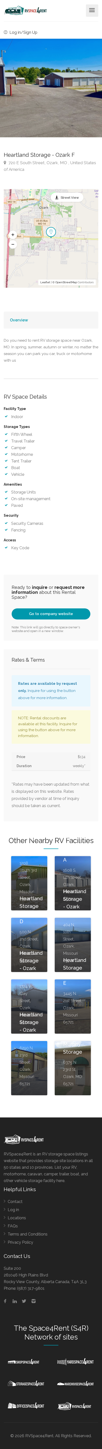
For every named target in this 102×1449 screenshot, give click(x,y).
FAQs (13, 1226)
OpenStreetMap (66, 282)
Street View (70, 197)
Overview (19, 320)
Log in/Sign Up (22, 32)
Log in (13, 1209)
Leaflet (45, 282)
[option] (51, 88)
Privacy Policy (20, 1242)
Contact (15, 1201)
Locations (17, 1218)
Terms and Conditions (28, 1234)
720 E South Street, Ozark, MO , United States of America (50, 166)
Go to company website (51, 614)
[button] (13, 235)
